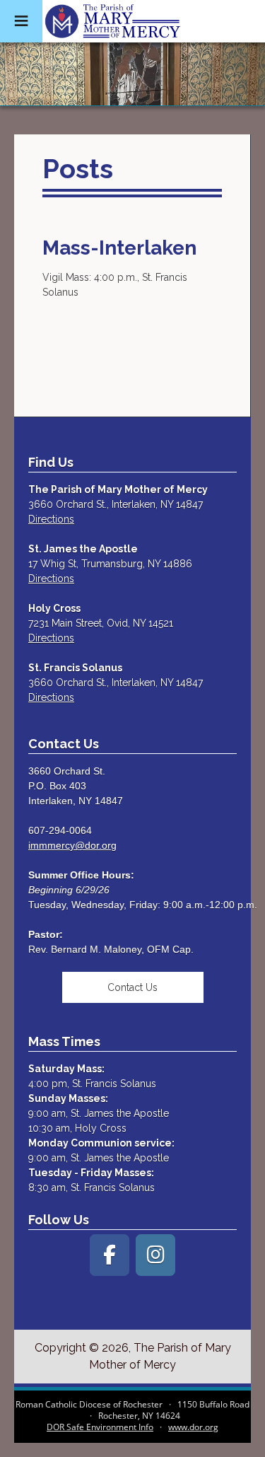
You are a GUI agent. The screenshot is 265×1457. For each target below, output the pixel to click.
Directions (51, 519)
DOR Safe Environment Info (100, 1427)
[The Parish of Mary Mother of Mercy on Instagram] (155, 1255)
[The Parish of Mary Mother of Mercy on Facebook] (109, 1255)
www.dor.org (193, 1427)
